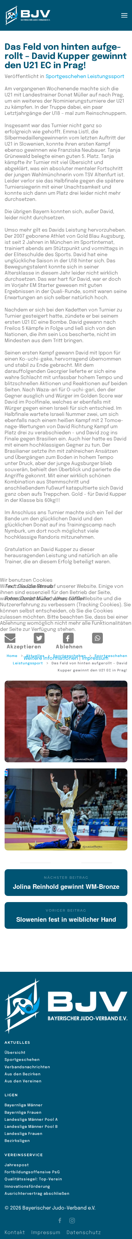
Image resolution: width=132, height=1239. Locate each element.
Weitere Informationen (51, 658)
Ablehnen (69, 647)
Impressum (95, 658)
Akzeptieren (24, 647)
